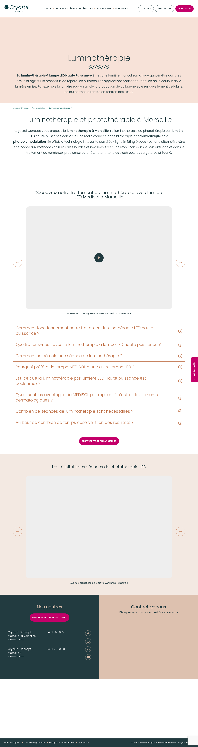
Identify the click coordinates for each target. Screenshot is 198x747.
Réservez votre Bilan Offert (49, 617)
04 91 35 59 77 (55, 632)
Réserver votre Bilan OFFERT (99, 441)
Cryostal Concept (16, 8)
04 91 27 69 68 (56, 649)
